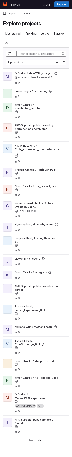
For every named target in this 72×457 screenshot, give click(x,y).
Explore (16, 4)
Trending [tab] (31, 33)
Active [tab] (45, 33)
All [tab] (6, 42)
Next (40, 440)
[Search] (63, 54)
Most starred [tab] (13, 33)
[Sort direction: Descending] (63, 62)
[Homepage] (5, 4)
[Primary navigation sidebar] (4, 13)
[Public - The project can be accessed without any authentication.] (55, 73)
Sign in (47, 4)
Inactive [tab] (59, 33)
